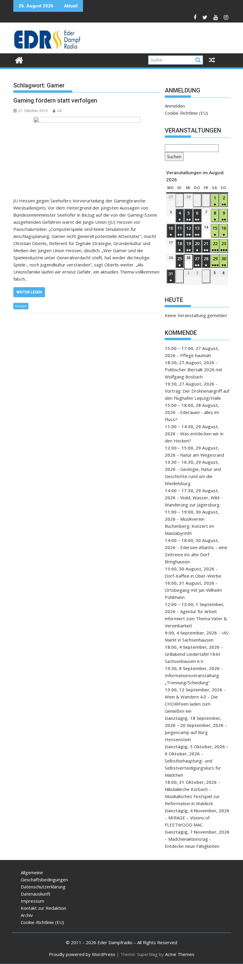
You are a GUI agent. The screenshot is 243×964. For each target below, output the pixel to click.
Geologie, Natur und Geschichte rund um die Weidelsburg (193, 476)
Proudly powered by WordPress (82, 954)
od (59, 110)
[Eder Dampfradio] (19, 59)
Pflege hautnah (195, 355)
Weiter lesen (29, 292)
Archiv (27, 915)
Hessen (21, 306)
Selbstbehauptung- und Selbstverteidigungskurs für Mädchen (193, 768)
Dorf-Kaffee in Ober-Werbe (193, 576)
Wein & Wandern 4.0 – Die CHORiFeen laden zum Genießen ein (191, 704)
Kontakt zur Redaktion (43, 908)
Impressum (32, 901)
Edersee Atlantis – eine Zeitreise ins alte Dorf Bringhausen (196, 554)
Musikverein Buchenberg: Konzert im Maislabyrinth (189, 526)
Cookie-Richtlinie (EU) (186, 113)
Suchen (173, 157)
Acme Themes (179, 954)
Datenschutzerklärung (43, 887)
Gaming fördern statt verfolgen (55, 100)
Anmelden (175, 106)
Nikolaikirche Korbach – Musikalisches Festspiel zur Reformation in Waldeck (192, 796)
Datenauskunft (35, 894)
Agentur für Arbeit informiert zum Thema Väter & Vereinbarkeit (196, 618)
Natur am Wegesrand (202, 455)
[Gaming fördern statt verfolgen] (86, 154)
